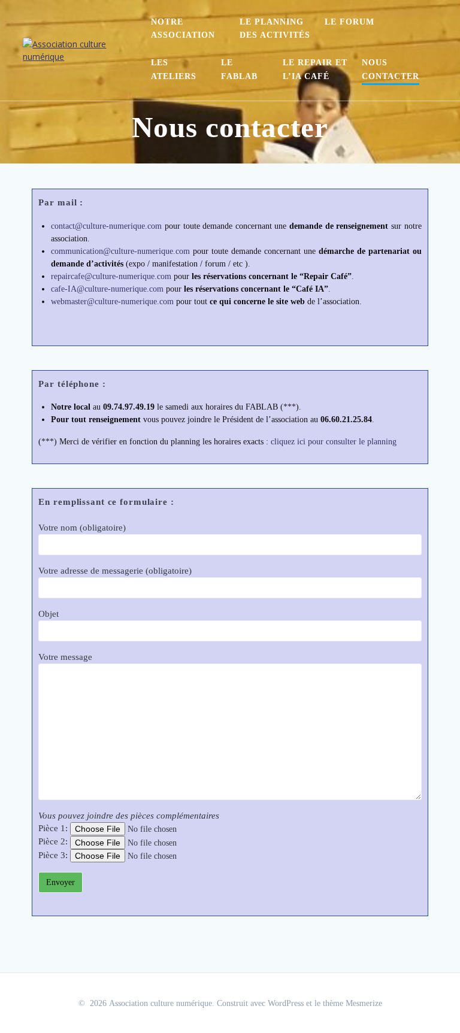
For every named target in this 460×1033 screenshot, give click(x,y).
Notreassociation (183, 28)
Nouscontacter (390, 69)
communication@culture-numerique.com (120, 251)
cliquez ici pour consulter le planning (334, 441)
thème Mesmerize (352, 1003)
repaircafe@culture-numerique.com (111, 276)
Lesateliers (173, 69)
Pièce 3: (54, 855)
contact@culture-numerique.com (106, 226)
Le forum (349, 21)
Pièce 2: (54, 841)
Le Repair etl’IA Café (315, 69)
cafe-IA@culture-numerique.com (107, 288)
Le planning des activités (275, 28)
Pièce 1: (54, 828)
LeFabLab (239, 69)
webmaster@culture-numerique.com (112, 301)
